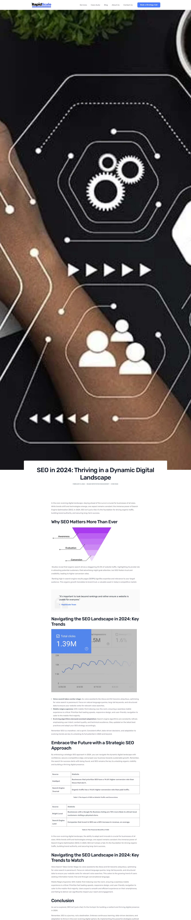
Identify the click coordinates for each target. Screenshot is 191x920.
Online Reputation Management (98, 484)
